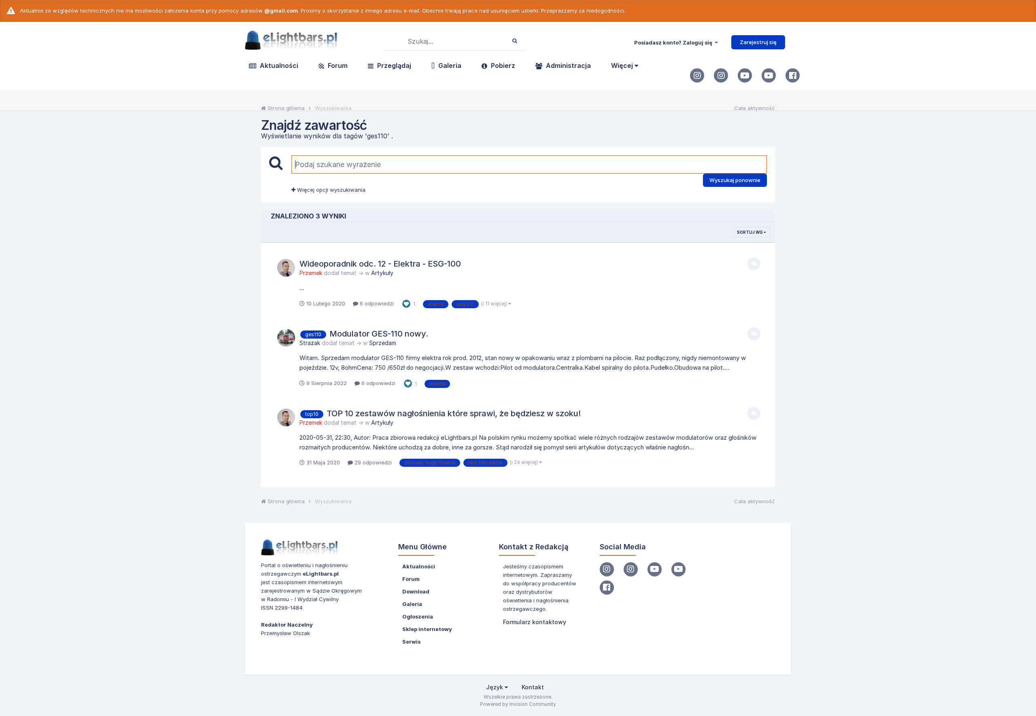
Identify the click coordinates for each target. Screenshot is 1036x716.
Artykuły (382, 272)
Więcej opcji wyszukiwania (330, 189)
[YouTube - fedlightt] (769, 75)
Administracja (567, 65)
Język (495, 687)
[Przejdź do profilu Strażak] (286, 338)
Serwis (411, 641)
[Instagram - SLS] (721, 75)
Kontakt (533, 687)
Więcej (623, 65)
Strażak (309, 342)
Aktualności (278, 65)
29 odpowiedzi (372, 462)
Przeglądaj (393, 65)
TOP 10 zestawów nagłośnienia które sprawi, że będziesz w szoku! (454, 413)
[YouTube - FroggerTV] (745, 75)
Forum (337, 65)
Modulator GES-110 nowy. (378, 334)
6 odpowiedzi (376, 303)
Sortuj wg (750, 232)
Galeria (449, 65)
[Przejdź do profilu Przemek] (286, 268)
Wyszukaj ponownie (734, 180)
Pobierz (502, 65)
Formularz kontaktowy (534, 622)
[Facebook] (792, 75)
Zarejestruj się (758, 42)
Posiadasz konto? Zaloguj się (674, 42)
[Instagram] (697, 75)
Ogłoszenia (417, 616)
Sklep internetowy (427, 629)
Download (415, 591)
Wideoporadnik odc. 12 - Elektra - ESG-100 (380, 264)
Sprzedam (382, 342)
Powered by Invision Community (518, 704)
